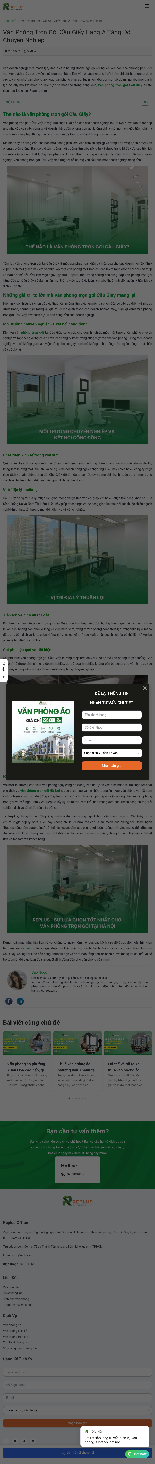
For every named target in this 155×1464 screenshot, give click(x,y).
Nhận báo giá (111, 766)
